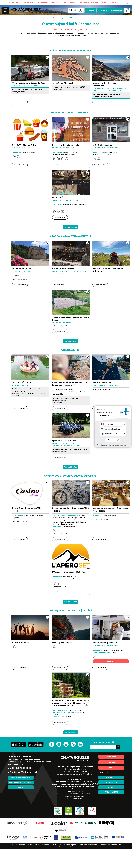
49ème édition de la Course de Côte (28, 83)
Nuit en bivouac (19, 643)
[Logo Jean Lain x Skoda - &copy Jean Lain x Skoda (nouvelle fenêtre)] (83, 823)
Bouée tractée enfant (21, 382)
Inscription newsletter (105, 742)
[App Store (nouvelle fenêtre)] (18, 744)
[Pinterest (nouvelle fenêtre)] (73, 744)
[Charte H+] (58, 810)
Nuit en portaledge (60, 643)
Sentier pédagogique (21, 268)
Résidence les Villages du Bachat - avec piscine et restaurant (70, 703)
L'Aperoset (70, 572)
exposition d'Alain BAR (62, 83)
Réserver (110, 661)
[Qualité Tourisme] (92, 810)
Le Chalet (56, 197)
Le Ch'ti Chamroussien (103, 145)
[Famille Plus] (79, 810)
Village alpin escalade (103, 382)
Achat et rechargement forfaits (110, 10)
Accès (80, 10)
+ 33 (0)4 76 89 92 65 (21, 768)
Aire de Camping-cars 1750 (105, 643)
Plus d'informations (20, 102)
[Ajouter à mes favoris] (47, 57)
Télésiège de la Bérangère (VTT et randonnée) (75, 786)
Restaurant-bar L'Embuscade (65, 145)
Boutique (111, 762)
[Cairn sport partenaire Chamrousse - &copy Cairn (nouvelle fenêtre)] (59, 823)
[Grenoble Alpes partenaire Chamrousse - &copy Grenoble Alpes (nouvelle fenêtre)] (45, 837)
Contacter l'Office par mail (23, 772)
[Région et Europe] (118, 837)
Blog (111, 767)
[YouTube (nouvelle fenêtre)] (58, 744)
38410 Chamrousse (15, 764)
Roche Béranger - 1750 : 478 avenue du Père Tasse (30, 762)
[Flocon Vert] (68, 810)
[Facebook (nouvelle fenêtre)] (51, 744)
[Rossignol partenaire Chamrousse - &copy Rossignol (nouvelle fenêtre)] (17, 823)
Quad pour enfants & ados (64, 441)
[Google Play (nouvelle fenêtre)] (36, 744)
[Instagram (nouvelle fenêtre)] (66, 744)
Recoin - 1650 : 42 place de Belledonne (24, 759)
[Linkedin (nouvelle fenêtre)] (80, 744)
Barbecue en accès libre (63, 268)
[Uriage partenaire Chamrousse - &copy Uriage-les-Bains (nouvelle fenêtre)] (13, 837)
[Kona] (61, 830)
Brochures (111, 757)
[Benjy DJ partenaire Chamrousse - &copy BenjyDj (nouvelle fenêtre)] (106, 823)
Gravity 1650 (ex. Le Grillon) (24, 145)
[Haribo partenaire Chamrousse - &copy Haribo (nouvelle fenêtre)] (39, 823)
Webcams (75, 10)
